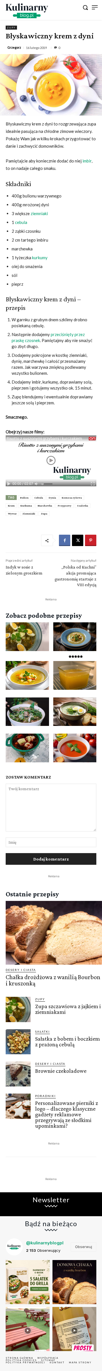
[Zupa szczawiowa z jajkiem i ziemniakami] (27, 636)
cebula (21, 222)
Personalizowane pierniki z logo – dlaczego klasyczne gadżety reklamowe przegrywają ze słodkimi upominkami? (66, 1114)
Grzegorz (14, 47)
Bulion (24, 497)
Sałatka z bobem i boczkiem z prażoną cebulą (67, 1041)
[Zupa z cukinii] (75, 636)
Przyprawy (64, 505)
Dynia (52, 497)
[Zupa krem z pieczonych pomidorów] (75, 748)
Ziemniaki (28, 513)
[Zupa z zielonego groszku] (27, 675)
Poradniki (45, 1096)
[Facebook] (64, 540)
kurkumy (40, 257)
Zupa (44, 513)
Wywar (12, 513)
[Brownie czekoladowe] (18, 1073)
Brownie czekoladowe (60, 1071)
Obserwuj (83, 1246)
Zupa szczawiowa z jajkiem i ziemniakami (68, 1009)
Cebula (38, 497)
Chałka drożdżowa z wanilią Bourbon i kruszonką (53, 980)
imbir (87, 160)
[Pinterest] (90, 540)
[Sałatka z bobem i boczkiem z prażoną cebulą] (18, 1041)
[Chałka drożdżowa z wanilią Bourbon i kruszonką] (54, 933)
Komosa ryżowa (72, 497)
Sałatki (42, 1031)
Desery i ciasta (21, 969)
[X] (77, 540)
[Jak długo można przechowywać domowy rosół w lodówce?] (75, 675)
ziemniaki (39, 213)
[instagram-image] (28, 1282)
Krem (11, 505)
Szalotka (82, 505)
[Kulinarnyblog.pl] (27, 10)
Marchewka (45, 505)
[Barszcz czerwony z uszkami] (27, 748)
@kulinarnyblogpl (44, 1243)
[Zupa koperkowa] (75, 711)
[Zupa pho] (27, 711)
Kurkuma (26, 505)
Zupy (11, 27)
